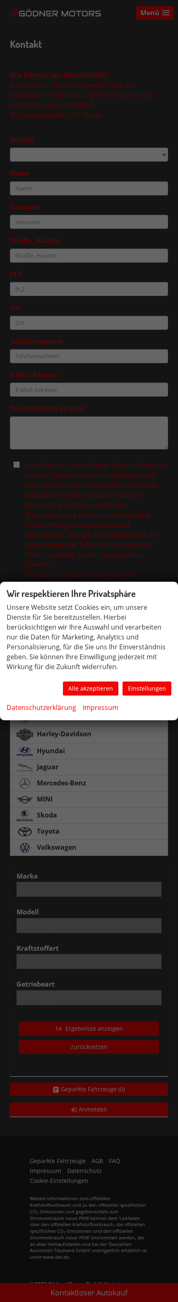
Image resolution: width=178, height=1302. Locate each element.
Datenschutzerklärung (41, 707)
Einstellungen (147, 688)
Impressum (100, 707)
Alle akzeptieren (90, 688)
